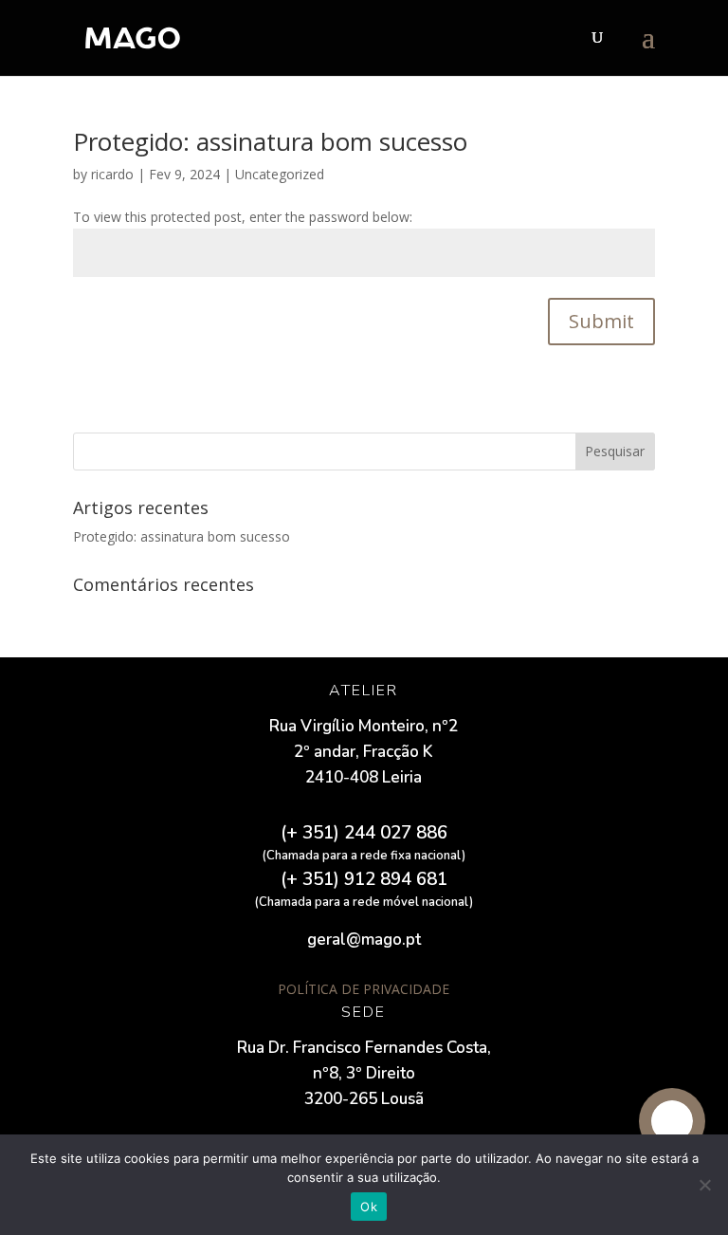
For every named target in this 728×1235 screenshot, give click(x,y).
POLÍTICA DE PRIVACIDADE (363, 989)
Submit (601, 321)
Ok (368, 1206)
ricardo (112, 174)
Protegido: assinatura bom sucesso (270, 141)
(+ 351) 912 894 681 (364, 879)
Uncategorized (279, 174)
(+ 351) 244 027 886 (364, 832)
